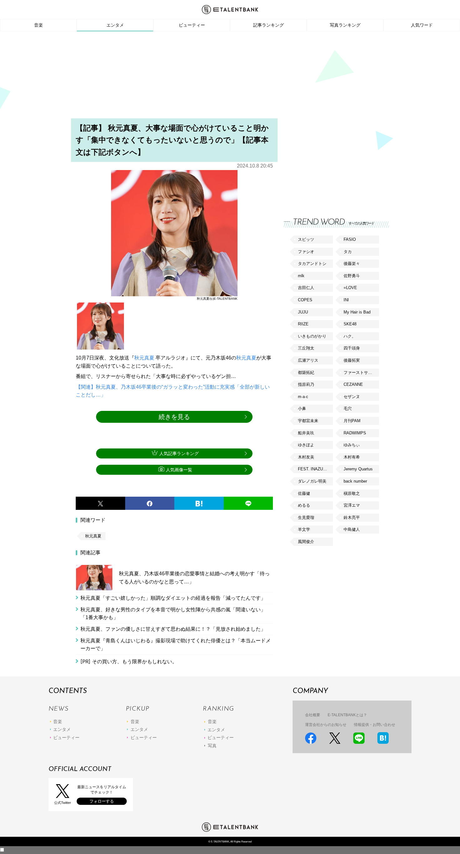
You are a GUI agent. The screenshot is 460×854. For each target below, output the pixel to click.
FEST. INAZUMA (313, 469)
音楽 (38, 25)
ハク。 (350, 336)
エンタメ (115, 25)
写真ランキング (345, 25)
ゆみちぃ (352, 445)
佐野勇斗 (352, 275)
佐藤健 (304, 493)
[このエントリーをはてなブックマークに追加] (199, 503)
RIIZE (303, 324)
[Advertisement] (230, 77)
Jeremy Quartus (358, 469)
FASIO (350, 239)
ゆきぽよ (306, 445)
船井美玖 (306, 433)
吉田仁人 (306, 287)
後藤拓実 (352, 360)
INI (346, 300)
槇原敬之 (352, 493)
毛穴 (348, 408)
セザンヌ (352, 396)
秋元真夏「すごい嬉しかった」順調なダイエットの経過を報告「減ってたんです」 (173, 598)
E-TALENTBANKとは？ (347, 715)
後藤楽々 (352, 263)
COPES (305, 300)
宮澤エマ (352, 505)
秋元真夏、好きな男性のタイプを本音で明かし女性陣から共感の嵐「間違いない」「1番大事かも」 (173, 613)
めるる (304, 505)
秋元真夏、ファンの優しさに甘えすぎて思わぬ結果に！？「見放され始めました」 (173, 629)
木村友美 (306, 457)
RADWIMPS (355, 433)
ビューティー (192, 25)
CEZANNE (353, 384)
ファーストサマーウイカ (361, 372)
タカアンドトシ (312, 263)
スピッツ (306, 239)
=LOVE (350, 287)
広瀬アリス (308, 360)
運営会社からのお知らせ (325, 724)
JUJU (303, 312)
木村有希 (352, 457)
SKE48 (350, 324)
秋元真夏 (144, 357)
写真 (212, 745)
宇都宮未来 (308, 420)
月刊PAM (352, 420)
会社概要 (312, 715)
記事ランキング (268, 25)
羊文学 (304, 529)
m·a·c (303, 396)
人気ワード (422, 25)
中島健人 (352, 529)
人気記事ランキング (179, 453)
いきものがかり (312, 336)
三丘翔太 (306, 348)
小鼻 (302, 408)
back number (355, 481)
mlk (301, 275)
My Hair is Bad (357, 312)
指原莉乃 (306, 384)
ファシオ (306, 251)
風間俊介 (306, 541)
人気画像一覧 (179, 469)
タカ (348, 251)
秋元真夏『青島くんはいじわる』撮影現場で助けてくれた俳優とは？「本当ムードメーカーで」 (175, 644)
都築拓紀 (306, 372)
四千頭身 (352, 348)
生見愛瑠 (306, 517)
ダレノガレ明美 (312, 481)
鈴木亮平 (352, 517)
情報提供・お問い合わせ (374, 724)
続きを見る (174, 416)
